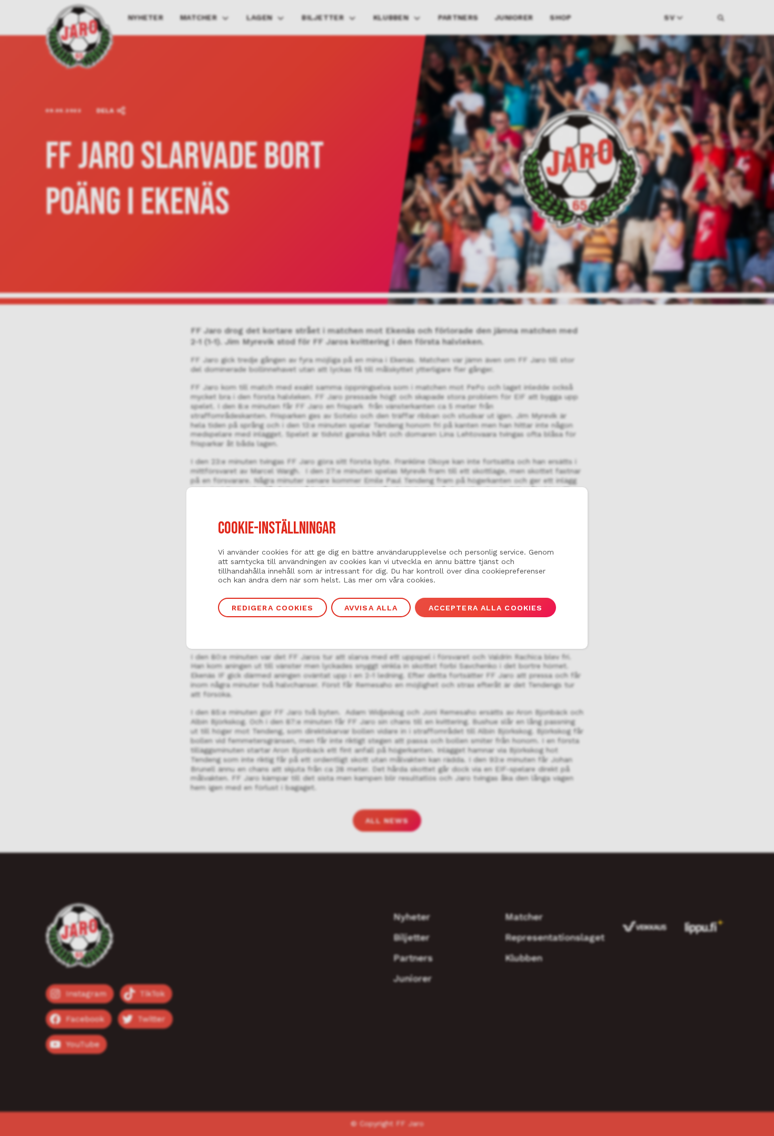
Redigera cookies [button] (273, 608)
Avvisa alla (371, 608)
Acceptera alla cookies (486, 608)
